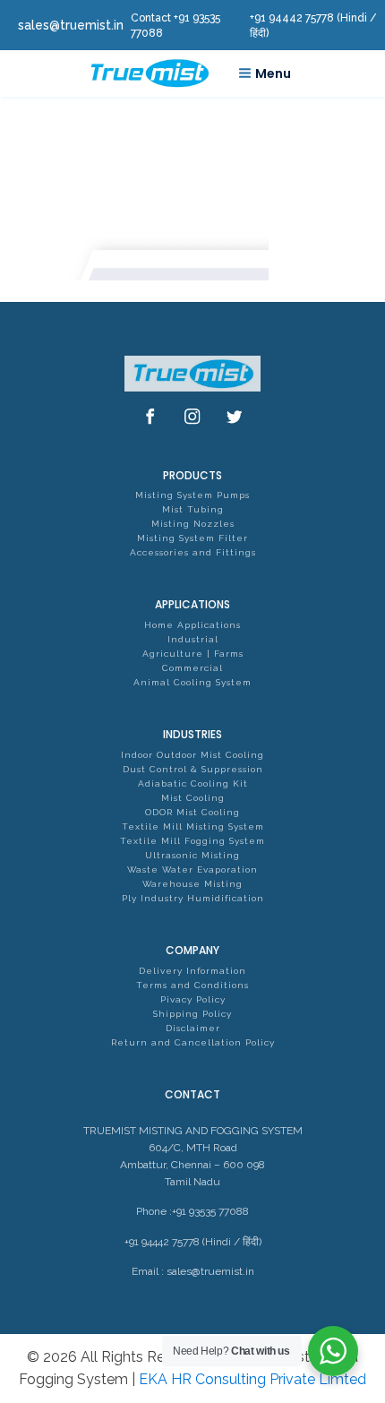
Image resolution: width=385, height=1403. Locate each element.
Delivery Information (192, 971)
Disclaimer (193, 1028)
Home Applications (192, 625)
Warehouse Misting (192, 884)
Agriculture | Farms (193, 653)
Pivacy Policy (193, 999)
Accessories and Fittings (193, 552)
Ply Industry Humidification (193, 898)
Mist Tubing (193, 509)
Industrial (192, 639)
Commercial (192, 668)
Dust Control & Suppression (193, 769)
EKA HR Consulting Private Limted (252, 1379)
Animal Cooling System (192, 682)
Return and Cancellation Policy (193, 1042)
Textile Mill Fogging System (192, 841)
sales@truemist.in (210, 1271)
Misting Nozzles (193, 524)
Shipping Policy (192, 1014)
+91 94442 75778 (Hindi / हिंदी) (192, 1241)
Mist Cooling (193, 798)
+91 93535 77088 (210, 1211)
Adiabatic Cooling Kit (193, 783)
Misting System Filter (192, 538)
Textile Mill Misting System (193, 826)
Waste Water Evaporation (192, 869)
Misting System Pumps (192, 495)
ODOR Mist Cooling (192, 812)
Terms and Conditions (192, 985)
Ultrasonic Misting (192, 855)
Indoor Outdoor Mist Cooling (192, 755)
